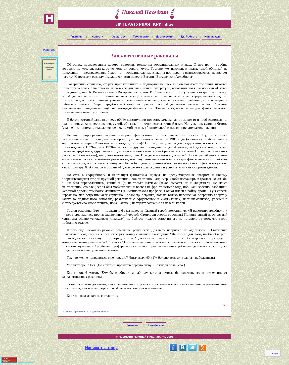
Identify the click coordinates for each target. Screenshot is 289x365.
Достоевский (164, 36)
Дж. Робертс (189, 36)
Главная (76, 36)
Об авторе (119, 36)
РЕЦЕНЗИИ (49, 50)
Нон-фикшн (212, 36)
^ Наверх (273, 353)
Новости (97, 36)
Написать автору (101, 348)
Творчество (141, 36)
